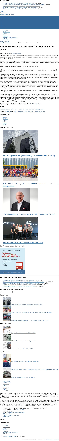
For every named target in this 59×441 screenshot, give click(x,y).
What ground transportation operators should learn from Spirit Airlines (20, 7)
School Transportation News (38, 111)
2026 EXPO (6, 33)
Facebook (5, 119)
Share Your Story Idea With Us (10, 37)
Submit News (6, 416)
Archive (5, 34)
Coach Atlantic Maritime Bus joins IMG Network (23, 377)
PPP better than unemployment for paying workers (23, 341)
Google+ (5, 120)
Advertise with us (7, 413)
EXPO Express (10, 28)
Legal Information (7, 415)
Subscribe (5, 38)
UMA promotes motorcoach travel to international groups (24, 361)
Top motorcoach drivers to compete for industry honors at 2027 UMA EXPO (21, 6)
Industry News (6, 18)
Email (4, 124)
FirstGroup (27, 111)
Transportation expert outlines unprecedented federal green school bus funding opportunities (22, 109)
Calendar (5, 25)
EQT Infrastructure (19, 111)
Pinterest (5, 123)
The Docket (6, 21)
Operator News (7, 19)
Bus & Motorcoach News (10, 436)
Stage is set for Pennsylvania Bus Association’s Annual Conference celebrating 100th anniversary (34, 369)
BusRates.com (6, 32)
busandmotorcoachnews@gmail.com (15, 412)
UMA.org (5, 30)
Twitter (5, 117)
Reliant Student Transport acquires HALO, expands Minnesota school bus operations (23, 4)
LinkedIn (5, 121)
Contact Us (6, 23)
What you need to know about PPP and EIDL (22, 348)
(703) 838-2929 (20, 409)
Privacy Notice (15, 415)
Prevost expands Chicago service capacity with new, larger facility (19, 3)
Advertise (5, 26)
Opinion (5, 22)
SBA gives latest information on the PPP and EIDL (23, 333)
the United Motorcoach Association (50, 439)
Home (4, 17)
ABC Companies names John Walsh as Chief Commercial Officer (19, 8)
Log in (1, 11)
